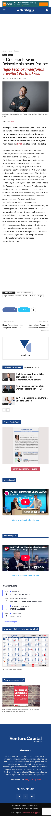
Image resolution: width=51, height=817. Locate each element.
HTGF (12, 121)
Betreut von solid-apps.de (31, 813)
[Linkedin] (18, 796)
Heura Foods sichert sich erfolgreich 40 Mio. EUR (12, 326)
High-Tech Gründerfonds (12, 296)
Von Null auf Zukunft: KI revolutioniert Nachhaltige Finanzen (38, 327)
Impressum (16, 806)
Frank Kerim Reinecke (24, 293)
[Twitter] (25, 796)
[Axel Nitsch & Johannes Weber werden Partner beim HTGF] (8, 389)
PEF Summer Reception (20, 594)
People (16, 51)
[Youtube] (32, 796)
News (10, 51)
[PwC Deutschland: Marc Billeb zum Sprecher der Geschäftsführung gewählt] (8, 377)
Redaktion (9, 78)
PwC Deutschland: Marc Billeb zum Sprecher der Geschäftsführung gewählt (30, 377)
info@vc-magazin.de (33, 780)
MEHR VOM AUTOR (31, 368)
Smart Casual (16, 616)
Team (24, 806)
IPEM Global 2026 (17, 609)
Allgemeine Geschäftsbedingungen (25, 808)
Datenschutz (32, 806)
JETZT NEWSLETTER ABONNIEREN (25, 469)
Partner (32, 296)
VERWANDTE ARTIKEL (12, 368)
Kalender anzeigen (9, 621)
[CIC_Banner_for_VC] (25, 4)
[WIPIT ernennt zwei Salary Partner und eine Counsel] (8, 400)
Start (4, 51)
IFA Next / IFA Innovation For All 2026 (26, 601)
